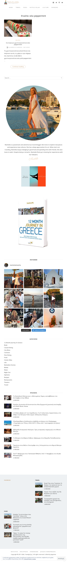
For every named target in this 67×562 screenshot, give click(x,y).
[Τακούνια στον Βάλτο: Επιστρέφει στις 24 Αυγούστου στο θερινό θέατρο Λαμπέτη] (7, 446)
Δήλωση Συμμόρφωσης (48, 551)
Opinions (54, 7)
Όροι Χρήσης (24, 551)
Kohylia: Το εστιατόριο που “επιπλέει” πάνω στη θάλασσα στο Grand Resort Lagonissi (22, 516)
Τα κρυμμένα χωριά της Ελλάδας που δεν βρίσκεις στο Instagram (52, 500)
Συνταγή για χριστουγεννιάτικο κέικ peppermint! (18, 43)
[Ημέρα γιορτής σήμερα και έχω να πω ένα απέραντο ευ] (33, 318)
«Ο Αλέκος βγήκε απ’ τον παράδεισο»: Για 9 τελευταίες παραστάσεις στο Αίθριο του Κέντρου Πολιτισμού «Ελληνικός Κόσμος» (37, 414)
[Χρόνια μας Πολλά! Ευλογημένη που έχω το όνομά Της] (53, 278)
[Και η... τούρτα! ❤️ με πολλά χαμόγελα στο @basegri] (13, 318)
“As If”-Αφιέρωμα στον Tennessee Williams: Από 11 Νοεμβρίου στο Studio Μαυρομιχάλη (37, 454)
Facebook (7, 480)
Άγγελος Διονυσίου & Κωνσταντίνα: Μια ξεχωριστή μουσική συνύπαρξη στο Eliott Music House (37, 405)
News (11, 7)
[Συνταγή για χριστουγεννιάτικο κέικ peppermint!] (18, 36)
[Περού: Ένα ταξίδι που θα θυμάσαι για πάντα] (38, 493)
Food (25, 7)
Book (5, 345)
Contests (7, 352)
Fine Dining (7, 355)
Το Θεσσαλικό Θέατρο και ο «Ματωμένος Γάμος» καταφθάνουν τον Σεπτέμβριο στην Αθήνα (35, 397)
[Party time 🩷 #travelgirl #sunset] (33, 298)
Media (6, 367)
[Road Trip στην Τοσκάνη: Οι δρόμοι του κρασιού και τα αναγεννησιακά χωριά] (38, 484)
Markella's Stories (10, 365)
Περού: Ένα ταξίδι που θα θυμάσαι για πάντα (52, 492)
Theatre (6, 382)
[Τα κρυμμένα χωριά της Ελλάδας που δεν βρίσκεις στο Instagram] (38, 500)
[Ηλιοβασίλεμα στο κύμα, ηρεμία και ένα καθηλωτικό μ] (13, 278)
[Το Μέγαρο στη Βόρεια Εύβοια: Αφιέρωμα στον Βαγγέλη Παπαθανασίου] (7, 439)
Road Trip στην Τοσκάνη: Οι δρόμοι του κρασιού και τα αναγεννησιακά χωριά (53, 485)
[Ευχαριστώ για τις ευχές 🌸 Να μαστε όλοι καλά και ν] (33, 278)
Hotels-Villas (35, 7)
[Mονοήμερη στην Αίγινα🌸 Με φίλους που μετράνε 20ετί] (13, 298)
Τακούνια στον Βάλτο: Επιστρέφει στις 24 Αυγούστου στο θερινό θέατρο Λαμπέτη (37, 446)
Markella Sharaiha (15, 47)
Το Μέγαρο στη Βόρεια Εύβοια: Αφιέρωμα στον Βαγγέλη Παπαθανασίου (36, 438)
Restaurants (8, 380)
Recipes (18, 40)
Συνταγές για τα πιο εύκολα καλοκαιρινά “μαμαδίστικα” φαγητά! (22, 526)
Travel (18, 7)
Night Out (7, 372)
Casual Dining (8, 348)
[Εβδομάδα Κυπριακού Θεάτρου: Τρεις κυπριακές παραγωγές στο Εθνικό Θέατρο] (7, 431)
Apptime (53, 554)
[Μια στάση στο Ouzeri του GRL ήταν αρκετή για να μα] (53, 298)
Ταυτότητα (14, 551)
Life (5, 362)
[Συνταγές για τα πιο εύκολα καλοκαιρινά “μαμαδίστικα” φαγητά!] (7, 526)
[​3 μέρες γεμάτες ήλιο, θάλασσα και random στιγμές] (53, 318)
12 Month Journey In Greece (13, 343)
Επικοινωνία (34, 551)
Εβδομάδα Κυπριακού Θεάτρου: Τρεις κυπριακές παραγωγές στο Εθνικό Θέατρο (37, 430)
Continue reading (18, 67)
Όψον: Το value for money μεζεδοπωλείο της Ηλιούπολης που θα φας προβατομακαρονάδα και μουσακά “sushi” (21, 536)
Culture (46, 7)
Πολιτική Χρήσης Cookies (30, 559)
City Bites (7, 350)
